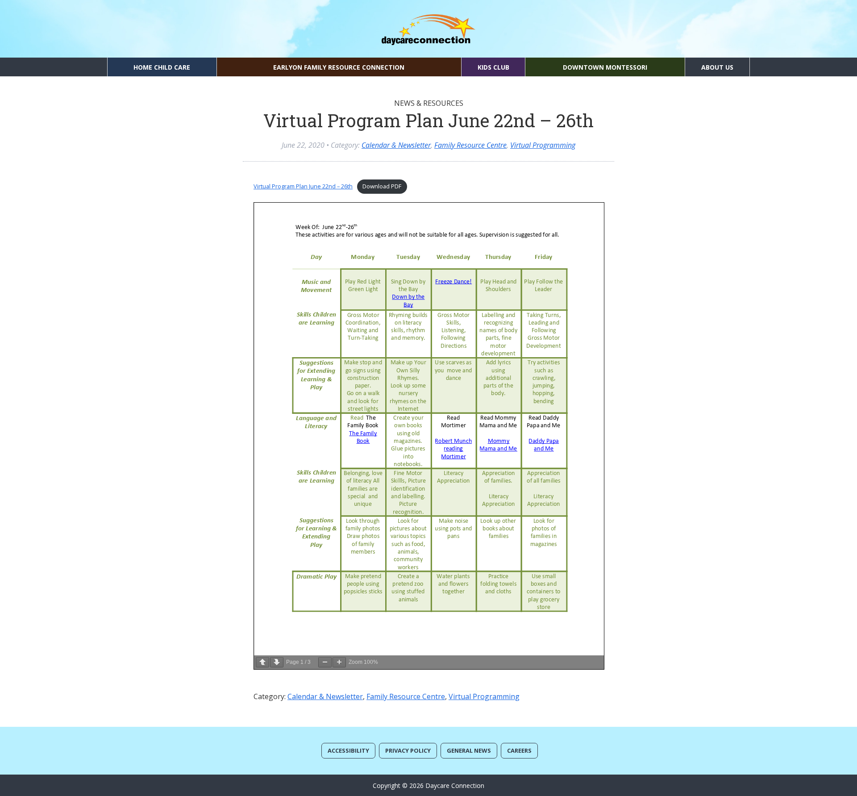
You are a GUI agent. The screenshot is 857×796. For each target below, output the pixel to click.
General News (469, 750)
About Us (717, 67)
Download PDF (381, 186)
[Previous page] (262, 662)
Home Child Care (161, 67)
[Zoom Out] (325, 662)
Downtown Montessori (605, 67)
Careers (519, 750)
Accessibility (348, 750)
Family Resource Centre (470, 145)
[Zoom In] (339, 662)
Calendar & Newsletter (396, 145)
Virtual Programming (542, 145)
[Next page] (276, 662)
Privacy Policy (408, 750)
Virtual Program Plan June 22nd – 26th (303, 186)
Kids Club (493, 67)
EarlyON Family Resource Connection (338, 67)
